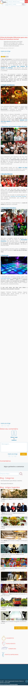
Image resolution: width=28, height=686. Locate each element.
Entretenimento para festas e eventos (11, 480)
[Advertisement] (14, 21)
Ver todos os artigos (21, 628)
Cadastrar (14, 440)
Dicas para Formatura (7, 483)
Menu (26, 1)
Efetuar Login (14, 437)
